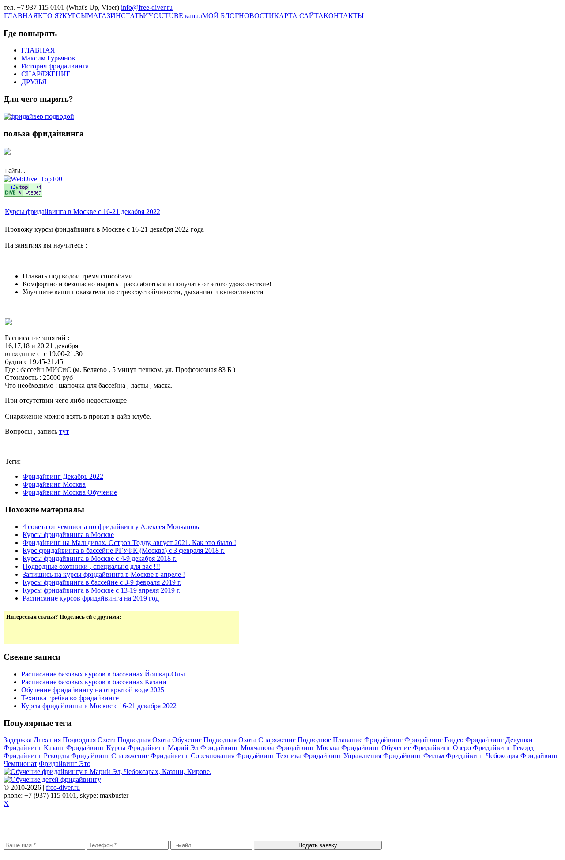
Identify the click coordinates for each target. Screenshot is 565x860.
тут (64, 431)
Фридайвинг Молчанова (237, 747)
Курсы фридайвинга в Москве (68, 534)
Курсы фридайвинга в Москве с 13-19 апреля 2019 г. (102, 590)
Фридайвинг (383, 740)
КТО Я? (50, 15)
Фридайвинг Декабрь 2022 (63, 476)
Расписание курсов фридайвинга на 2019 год (91, 598)
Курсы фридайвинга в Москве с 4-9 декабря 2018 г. (100, 558)
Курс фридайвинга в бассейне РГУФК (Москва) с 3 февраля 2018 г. (124, 550)
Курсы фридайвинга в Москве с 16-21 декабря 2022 (82, 211)
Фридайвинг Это (64, 763)
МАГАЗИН (104, 15)
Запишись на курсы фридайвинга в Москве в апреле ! (104, 574)
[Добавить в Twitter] (19, 631)
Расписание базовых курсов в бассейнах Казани (93, 682)
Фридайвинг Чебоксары (482, 755)
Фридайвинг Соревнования (192, 755)
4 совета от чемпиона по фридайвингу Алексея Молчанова (112, 526)
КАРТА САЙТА (299, 15)
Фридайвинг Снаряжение (110, 755)
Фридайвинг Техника (268, 755)
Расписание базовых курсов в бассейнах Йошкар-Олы (103, 674)
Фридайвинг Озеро (442, 747)
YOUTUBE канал (175, 15)
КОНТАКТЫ (344, 15)
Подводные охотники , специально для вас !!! (91, 566)
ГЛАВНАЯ (21, 15)
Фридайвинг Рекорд (503, 747)
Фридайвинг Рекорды (36, 755)
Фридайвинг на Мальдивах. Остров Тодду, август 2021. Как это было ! (129, 542)
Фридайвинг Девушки (499, 740)
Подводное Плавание (330, 740)
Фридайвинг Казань (34, 747)
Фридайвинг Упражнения (342, 755)
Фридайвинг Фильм (413, 755)
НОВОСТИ (256, 15)
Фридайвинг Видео (433, 740)
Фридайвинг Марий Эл (163, 747)
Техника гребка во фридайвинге (70, 698)
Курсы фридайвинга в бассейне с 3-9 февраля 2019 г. (102, 582)
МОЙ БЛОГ (220, 15)
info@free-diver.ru (147, 7)
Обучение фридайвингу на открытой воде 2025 (92, 690)
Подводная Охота (89, 740)
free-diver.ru (63, 787)
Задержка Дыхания (32, 740)
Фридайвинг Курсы (96, 747)
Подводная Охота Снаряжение (249, 740)
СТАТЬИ (134, 15)
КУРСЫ (74, 15)
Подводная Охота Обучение (159, 740)
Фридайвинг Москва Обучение (70, 492)
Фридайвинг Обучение (376, 747)
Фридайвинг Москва (54, 484)
